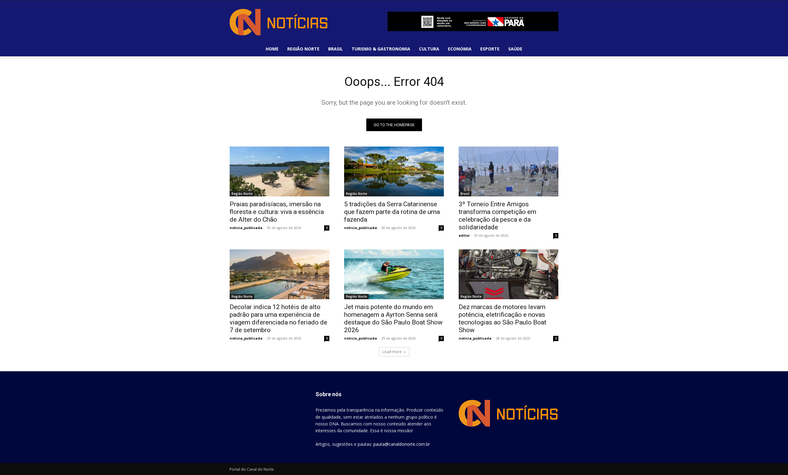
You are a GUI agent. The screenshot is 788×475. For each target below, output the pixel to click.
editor (464, 235)
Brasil (464, 193)
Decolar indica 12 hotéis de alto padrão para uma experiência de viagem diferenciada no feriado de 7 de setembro (278, 318)
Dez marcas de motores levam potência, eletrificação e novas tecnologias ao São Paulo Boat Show (502, 318)
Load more (392, 351)
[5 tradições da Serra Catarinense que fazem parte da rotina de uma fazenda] (394, 171)
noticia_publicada (246, 227)
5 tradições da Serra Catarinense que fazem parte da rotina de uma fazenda (392, 211)
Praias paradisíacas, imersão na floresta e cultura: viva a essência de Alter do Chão (277, 211)
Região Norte (241, 193)
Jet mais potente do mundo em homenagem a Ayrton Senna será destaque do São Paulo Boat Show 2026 (393, 318)
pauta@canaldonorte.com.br (401, 444)
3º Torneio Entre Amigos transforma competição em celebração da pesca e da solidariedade (497, 215)
